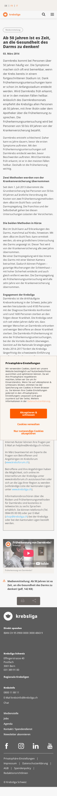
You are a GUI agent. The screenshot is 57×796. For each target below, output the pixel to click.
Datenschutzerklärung (38, 401)
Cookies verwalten (28, 424)
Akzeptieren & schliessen (28, 414)
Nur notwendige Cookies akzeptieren (28, 432)
